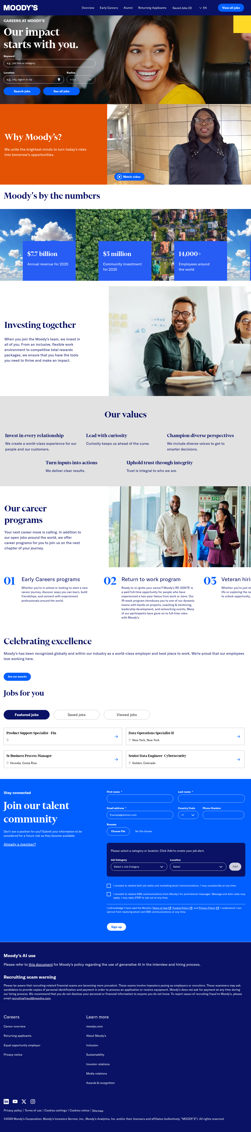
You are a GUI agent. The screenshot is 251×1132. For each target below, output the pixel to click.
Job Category (119, 860)
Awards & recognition (100, 1083)
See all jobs (61, 91)
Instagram (32, 1101)
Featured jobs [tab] (27, 714)
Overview (88, 8)
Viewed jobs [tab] (127, 714)
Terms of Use (160, 908)
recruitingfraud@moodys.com (31, 998)
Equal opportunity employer (22, 1045)
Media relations (96, 1073)
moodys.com (94, 1026)
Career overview (15, 1026)
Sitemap (97, 1111)
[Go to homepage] (21, 8)
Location (9, 72)
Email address (116, 808)
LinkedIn (6, 1101)
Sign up (116, 927)
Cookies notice (79, 1111)
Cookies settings (55, 1110)
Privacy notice (13, 1054)
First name (114, 791)
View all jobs (231, 8)
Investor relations (98, 1064)
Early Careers (109, 8)
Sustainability (95, 1054)
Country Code (186, 808)
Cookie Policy (181, 908)
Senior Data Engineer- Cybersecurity (157, 755)
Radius (71, 72)
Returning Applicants (152, 8)
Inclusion (92, 1045)
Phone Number (212, 808)
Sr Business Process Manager (29, 755)
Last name (185, 791)
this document (41, 964)
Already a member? (20, 844)
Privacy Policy (207, 908)
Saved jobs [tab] (77, 714)
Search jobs (22, 91)
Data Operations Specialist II (151, 733)
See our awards (19, 677)
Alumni (128, 8)
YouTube (15, 1101)
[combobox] (34, 79)
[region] (125, 247)
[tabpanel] (125, 748)
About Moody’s (96, 1035)
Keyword (9, 56)
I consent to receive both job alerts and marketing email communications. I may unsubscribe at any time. (174, 885)
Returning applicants (17, 1035)
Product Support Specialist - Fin (31, 733)
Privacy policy (13, 1111)
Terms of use (33, 1111)
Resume (111, 824)
